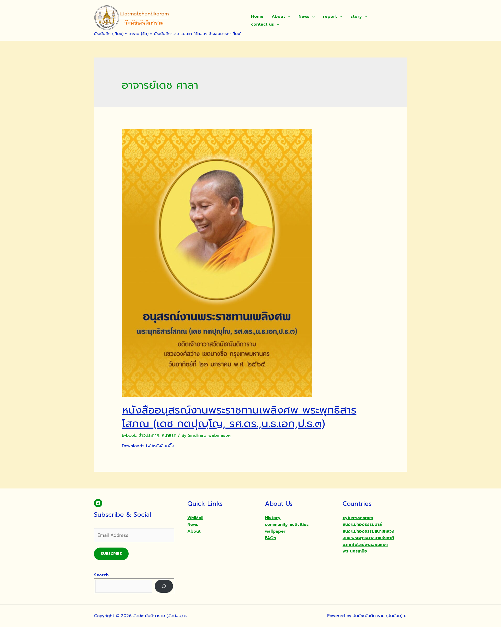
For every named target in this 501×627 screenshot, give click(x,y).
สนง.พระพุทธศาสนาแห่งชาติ (368, 538)
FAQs (270, 538)
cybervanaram (358, 518)
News (304, 16)
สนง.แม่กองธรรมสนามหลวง (368, 531)
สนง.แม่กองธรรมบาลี (362, 524)
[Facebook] (98, 503)
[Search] (164, 586)
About (278, 16)
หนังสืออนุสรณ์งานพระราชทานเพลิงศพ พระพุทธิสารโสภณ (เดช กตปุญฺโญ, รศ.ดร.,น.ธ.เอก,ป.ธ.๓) (239, 417)
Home (257, 16)
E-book (129, 435)
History (273, 518)
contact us (262, 24)
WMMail (195, 518)
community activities (287, 524)
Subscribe (111, 553)
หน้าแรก (169, 435)
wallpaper (275, 531)
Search (101, 575)
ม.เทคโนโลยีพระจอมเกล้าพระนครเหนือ (365, 548)
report (330, 16)
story (356, 16)
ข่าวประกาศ (149, 435)
